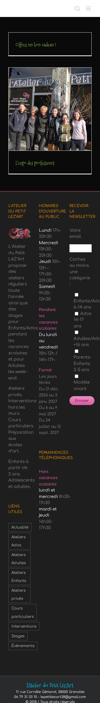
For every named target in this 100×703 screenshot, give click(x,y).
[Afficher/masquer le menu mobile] (89, 8)
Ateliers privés (18, 594)
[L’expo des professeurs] (50, 109)
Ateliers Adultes (18, 559)
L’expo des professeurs (35, 162)
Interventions (23, 626)
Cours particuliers (22, 612)
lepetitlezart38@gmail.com (63, 697)
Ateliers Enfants (18, 577)
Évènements (22, 646)
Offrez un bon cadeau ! (36, 44)
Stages (17, 636)
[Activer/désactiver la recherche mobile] (77, 8)
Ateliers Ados (18, 541)
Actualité (19, 527)
